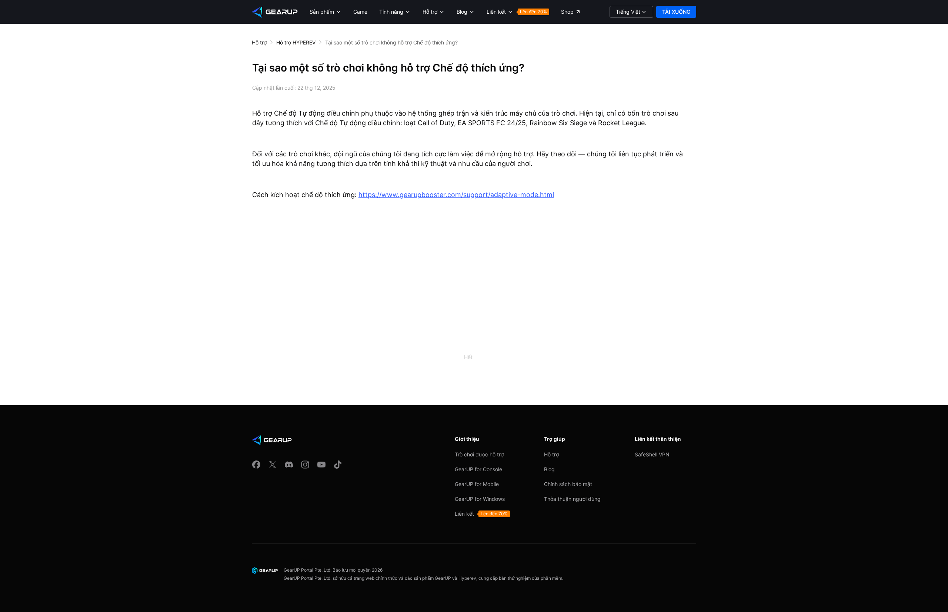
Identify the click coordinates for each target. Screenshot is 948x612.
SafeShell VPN (652, 454)
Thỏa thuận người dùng (572, 499)
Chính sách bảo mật (568, 484)
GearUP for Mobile (477, 484)
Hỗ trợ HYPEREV (296, 42)
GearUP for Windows (480, 499)
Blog (549, 469)
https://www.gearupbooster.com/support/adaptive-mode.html (456, 195)
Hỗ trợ (259, 42)
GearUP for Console (478, 469)
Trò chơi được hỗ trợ (479, 454)
